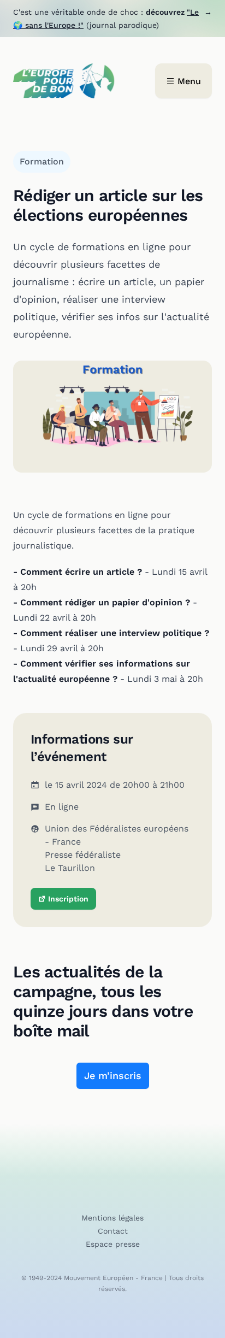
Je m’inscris (112, 1075)
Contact (113, 1231)
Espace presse (113, 1244)
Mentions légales (112, 1217)
